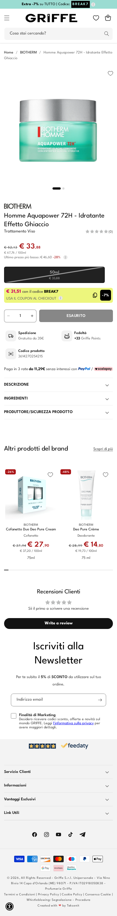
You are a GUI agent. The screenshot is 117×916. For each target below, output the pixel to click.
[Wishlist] (96, 18)
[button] (7, 18)
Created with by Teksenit (58, 905)
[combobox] (58, 34)
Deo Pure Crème (86, 529)
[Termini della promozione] (93, 4)
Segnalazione (62, 900)
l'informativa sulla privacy (73, 723)
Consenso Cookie (98, 894)
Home (8, 52)
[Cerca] (107, 34)
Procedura (82, 900)
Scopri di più (103, 449)
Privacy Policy (48, 894)
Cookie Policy (72, 894)
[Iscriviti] (100, 700)
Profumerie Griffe (58, 888)
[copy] (95, 295)
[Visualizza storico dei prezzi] (65, 257)
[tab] (57, 188)
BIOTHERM (28, 52)
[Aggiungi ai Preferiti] (110, 73)
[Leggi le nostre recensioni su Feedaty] (58, 746)
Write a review (59, 623)
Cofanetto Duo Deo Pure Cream (31, 529)
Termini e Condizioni (19, 894)
